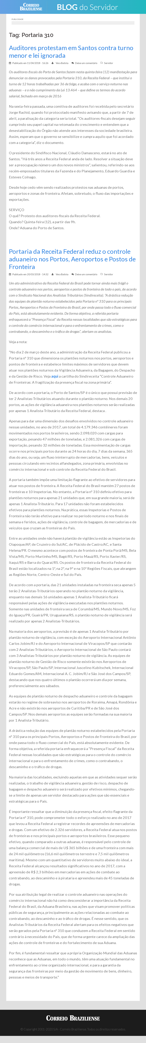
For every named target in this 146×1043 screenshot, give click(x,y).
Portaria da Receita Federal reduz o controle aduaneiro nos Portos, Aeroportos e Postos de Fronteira (72, 259)
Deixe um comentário (86, 63)
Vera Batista (62, 63)
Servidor (108, 63)
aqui (54, 376)
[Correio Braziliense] (34, 6)
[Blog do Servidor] (87, 6)
